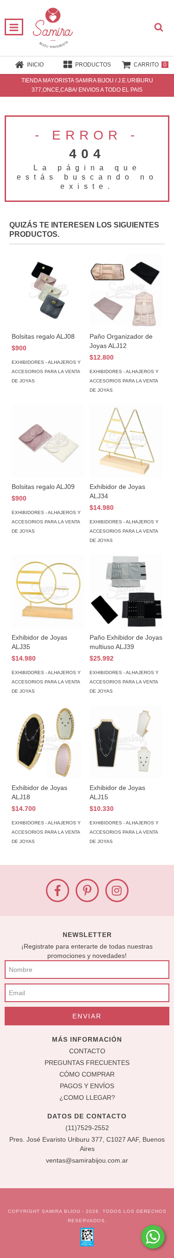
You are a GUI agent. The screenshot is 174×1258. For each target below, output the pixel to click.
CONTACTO (87, 1051)
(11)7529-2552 (87, 1127)
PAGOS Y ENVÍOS (87, 1086)
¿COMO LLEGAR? (87, 1097)
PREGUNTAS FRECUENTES (87, 1062)
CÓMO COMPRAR (87, 1074)
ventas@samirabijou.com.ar (87, 1160)
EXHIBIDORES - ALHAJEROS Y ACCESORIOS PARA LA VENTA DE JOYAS (46, 371)
